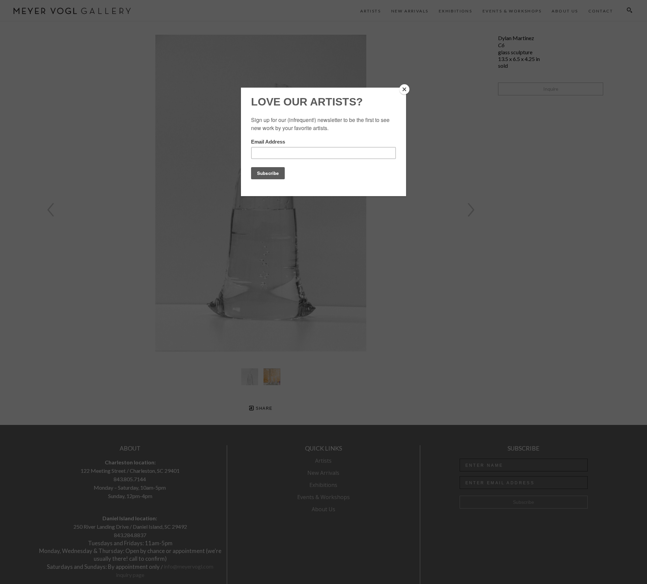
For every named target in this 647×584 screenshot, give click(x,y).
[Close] (404, 89)
